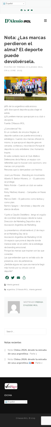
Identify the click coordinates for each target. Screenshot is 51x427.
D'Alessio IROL (22, 289)
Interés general (13, 285)
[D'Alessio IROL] (17, 21)
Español (9, 3)
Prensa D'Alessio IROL (30, 67)
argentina (11, 289)
